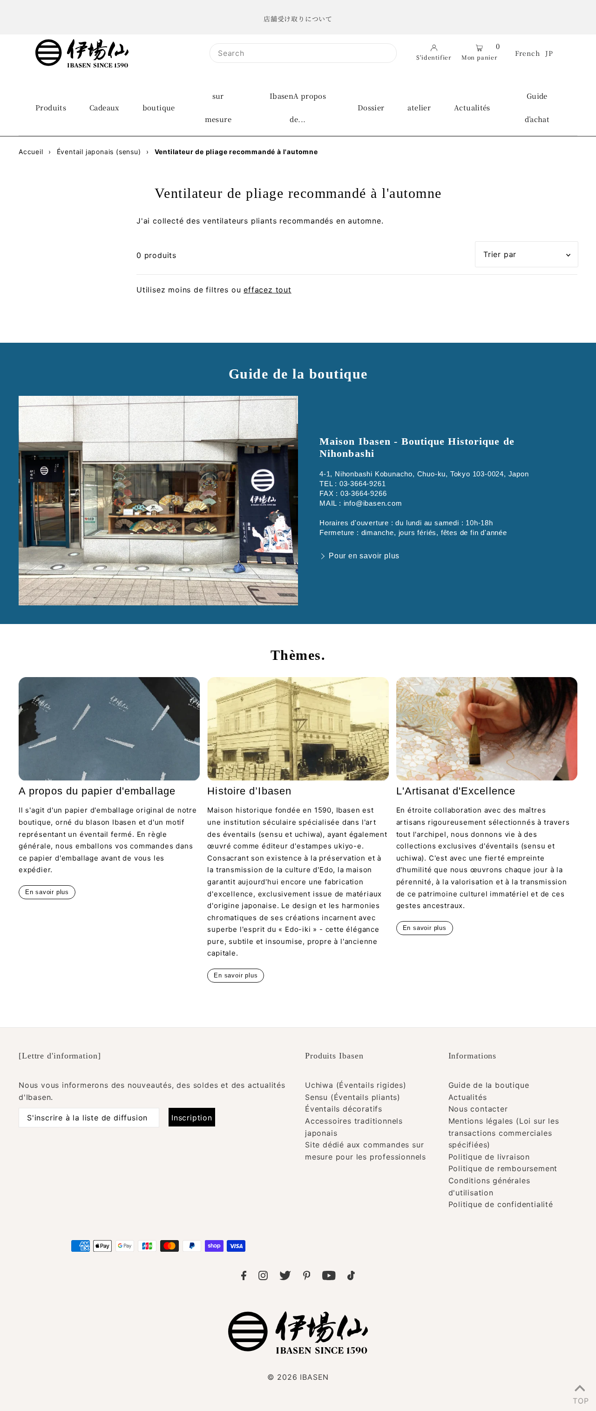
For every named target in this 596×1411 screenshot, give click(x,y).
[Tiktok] (351, 1277)
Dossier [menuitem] (371, 107)
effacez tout (267, 289)
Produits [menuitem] (50, 107)
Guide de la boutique (488, 1085)
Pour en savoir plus (364, 556)
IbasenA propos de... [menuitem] (298, 107)
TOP (580, 1399)
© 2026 (298, 1377)
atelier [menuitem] (419, 107)
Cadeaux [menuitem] (104, 107)
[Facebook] (243, 1277)
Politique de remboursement (503, 1168)
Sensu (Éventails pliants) (352, 1097)
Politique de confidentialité (500, 1204)
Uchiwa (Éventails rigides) (355, 1085)
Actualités (467, 1097)
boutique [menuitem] (158, 107)
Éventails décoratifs (343, 1108)
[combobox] (303, 53)
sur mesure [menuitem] (218, 107)
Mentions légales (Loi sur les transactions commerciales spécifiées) (503, 1132)
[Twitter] (285, 1277)
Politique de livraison (489, 1156)
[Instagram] (263, 1277)
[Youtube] (329, 1277)
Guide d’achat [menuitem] (537, 107)
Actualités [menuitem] (472, 107)
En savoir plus (47, 892)
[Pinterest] (307, 1277)
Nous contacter (478, 1108)
